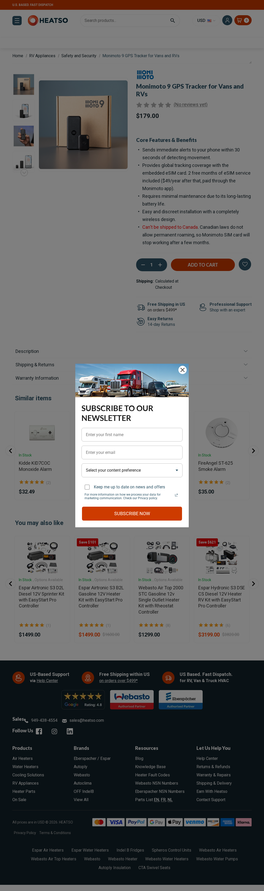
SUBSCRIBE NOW (132, 513)
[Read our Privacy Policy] (176, 495)
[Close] (182, 370)
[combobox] (132, 470)
